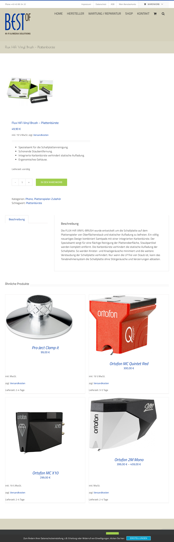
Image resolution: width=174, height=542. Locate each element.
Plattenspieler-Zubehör (47, 199)
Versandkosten (41, 135)
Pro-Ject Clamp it (45, 348)
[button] (163, 13)
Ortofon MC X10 (45, 473)
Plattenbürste (34, 203)
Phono (29, 199)
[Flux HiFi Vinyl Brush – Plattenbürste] (44, 89)
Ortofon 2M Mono (128, 460)
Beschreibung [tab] (17, 219)
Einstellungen (138, 538)
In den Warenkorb (51, 182)
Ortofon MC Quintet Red (128, 363)
